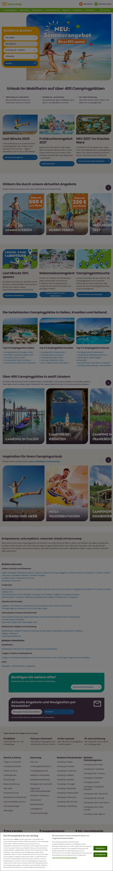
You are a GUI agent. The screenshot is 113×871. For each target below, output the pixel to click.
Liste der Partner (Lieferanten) (64, 858)
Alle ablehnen (100, 855)
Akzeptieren (100, 848)
